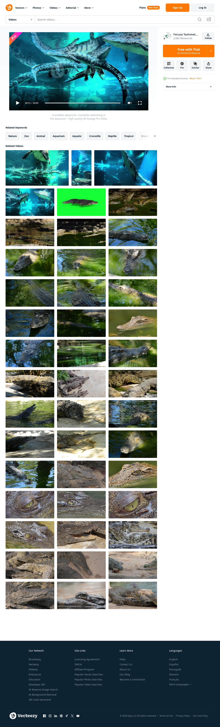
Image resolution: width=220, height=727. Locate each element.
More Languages (179, 684)
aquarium (59, 136)
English (173, 659)
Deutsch (174, 674)
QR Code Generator (40, 699)
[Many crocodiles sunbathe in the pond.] (81, 383)
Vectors (19, 7)
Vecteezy (34, 664)
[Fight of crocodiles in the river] (133, 202)
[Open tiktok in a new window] (66, 715)
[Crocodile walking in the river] (30, 383)
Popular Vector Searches (89, 674)
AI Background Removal (43, 694)
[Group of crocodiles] (30, 595)
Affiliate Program (84, 669)
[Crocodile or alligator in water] (133, 414)
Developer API (37, 684)
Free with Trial (188, 51)
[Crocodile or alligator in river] (30, 323)
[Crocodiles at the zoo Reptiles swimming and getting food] (133, 595)
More (87, 7)
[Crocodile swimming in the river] (30, 262)
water (145, 136)
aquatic (77, 136)
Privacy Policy (183, 715)
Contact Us (126, 664)
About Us (125, 669)
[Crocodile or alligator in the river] (133, 353)
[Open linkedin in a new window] (55, 715)
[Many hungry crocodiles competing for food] (30, 565)
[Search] (200, 19)
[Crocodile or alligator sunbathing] (81, 444)
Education (34, 679)
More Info (171, 86)
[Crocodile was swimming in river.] (30, 504)
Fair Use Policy (200, 715)
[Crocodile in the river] (30, 353)
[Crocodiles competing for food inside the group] (81, 565)
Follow (208, 38)
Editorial (71, 7)
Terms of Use (166, 715)
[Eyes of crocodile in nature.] (133, 323)
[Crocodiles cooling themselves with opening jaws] (81, 535)
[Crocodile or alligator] (81, 414)
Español (173, 664)
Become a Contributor (132, 679)
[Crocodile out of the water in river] (133, 383)
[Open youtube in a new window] (78, 715)
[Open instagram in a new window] (50, 715)
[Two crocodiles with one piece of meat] (133, 565)
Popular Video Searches (88, 684)
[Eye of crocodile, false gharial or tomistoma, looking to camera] (81, 595)
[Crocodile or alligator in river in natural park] (30, 474)
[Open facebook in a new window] (44, 715)
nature (12, 136)
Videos (54, 7)
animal (41, 136)
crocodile (95, 136)
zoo (26, 136)
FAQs (123, 659)
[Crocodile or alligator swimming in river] (133, 232)
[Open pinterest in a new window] (61, 715)
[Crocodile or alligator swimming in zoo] (133, 262)
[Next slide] (151, 136)
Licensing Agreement (87, 659)
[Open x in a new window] (72, 715)
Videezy (33, 669)
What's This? (195, 78)
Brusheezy (35, 659)
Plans (142, 7)
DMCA (78, 664)
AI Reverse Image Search (43, 689)
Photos (37, 7)
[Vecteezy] (9, 7)
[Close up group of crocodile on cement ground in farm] (133, 535)
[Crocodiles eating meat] (81, 474)
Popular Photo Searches (88, 679)
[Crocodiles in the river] (30, 232)
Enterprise (35, 674)
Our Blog (125, 674)
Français (174, 679)
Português (175, 669)
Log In (202, 7)
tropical (129, 136)
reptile (112, 136)
